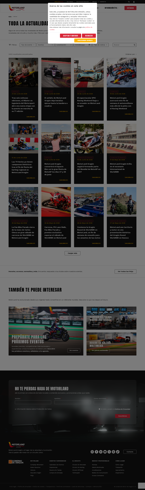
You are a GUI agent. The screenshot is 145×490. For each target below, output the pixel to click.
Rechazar (89, 36)
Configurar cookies (85, 40)
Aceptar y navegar (70, 36)
